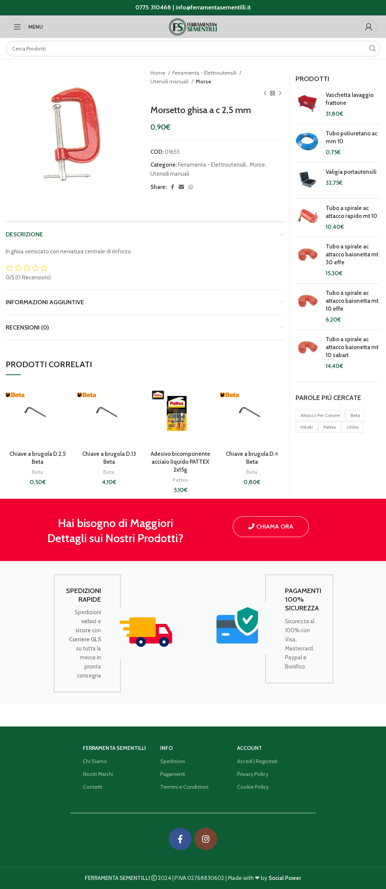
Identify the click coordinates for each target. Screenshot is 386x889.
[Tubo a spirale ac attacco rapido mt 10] (308, 217)
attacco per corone (320, 415)
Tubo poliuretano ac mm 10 (351, 137)
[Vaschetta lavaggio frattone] (308, 104)
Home (158, 72)
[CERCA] (372, 49)
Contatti (92, 786)
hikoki (306, 427)
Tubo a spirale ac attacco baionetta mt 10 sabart (352, 347)
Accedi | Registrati (257, 761)
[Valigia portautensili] (308, 180)
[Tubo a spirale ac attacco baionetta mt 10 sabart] (308, 353)
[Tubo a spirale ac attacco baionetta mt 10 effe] (308, 306)
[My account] (368, 26)
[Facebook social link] (172, 187)
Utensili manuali (170, 81)
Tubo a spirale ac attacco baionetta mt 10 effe (352, 301)
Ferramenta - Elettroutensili (204, 72)
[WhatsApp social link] (190, 187)
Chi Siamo (95, 761)
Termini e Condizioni (184, 786)
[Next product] (280, 93)
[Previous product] (265, 93)
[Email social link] (181, 187)
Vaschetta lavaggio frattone (350, 99)
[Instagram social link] (206, 839)
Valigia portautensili (351, 172)
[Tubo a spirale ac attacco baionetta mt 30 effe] (308, 260)
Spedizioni (172, 761)
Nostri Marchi (98, 774)
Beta (37, 472)
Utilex (353, 427)
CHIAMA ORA (274, 526)
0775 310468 (153, 7)
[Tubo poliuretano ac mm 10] (308, 143)
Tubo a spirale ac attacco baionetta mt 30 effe (352, 254)
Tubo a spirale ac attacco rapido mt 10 (351, 212)
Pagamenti (172, 774)
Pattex (180, 480)
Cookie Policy (253, 786)
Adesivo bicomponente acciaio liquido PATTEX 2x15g (180, 462)
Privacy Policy (252, 774)
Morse (203, 81)
